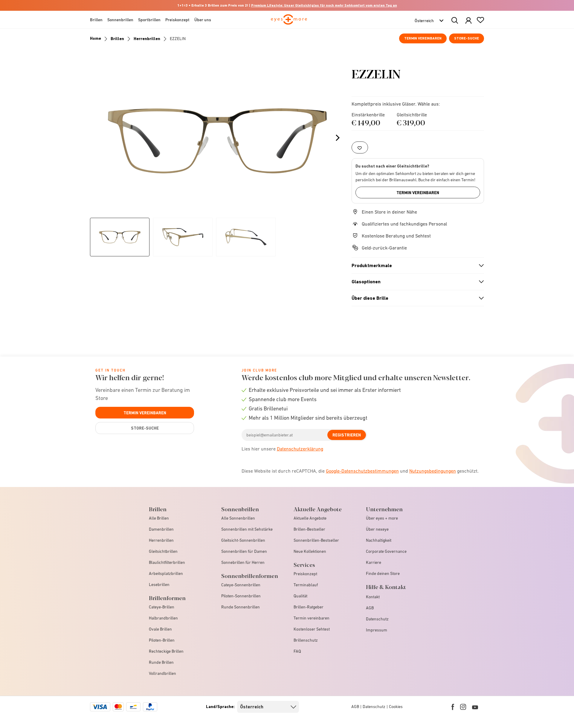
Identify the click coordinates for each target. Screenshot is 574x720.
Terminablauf (306, 584)
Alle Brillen (159, 518)
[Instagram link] (463, 707)
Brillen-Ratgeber (308, 607)
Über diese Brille (415, 298)
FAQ (297, 651)
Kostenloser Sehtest (312, 629)
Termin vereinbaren (423, 38)
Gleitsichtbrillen (163, 551)
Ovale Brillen (160, 629)
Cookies (396, 706)
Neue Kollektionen (310, 551)
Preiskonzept (305, 573)
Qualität (300, 595)
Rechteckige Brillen (166, 651)
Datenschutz (377, 619)
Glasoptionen (415, 282)
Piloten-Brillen (162, 640)
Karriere (373, 562)
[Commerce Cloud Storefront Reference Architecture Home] (289, 22)
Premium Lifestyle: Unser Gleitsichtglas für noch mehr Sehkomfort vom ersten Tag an (324, 5)
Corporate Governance (386, 551)
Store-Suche (466, 38)
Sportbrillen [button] (149, 19)
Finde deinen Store (383, 573)
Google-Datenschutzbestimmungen (362, 471)
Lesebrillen (159, 584)
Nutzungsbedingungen (432, 471)
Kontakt (373, 596)
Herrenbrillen (147, 38)
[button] (468, 21)
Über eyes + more (382, 518)
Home (95, 38)
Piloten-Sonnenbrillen (241, 595)
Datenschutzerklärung (300, 448)
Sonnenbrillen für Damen (244, 551)
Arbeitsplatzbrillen (166, 573)
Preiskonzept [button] (177, 19)
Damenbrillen (161, 529)
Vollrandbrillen (162, 673)
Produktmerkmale (415, 266)
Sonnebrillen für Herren (243, 562)
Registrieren (346, 435)
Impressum (376, 630)
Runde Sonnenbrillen (240, 607)
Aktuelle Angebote (310, 518)
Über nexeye (377, 529)
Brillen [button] (96, 19)
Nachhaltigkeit (378, 540)
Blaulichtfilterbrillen (167, 562)
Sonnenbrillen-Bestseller (316, 540)
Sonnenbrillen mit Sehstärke (247, 529)
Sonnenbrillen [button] (120, 19)
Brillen (117, 38)
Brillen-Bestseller (309, 529)
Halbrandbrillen (163, 618)
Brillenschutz (306, 640)
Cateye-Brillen (161, 607)
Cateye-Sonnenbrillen (240, 584)
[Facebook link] (452, 707)
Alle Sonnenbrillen (238, 518)
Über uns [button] (202, 19)
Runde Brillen (161, 662)
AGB (370, 607)
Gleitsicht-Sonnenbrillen (243, 540)
